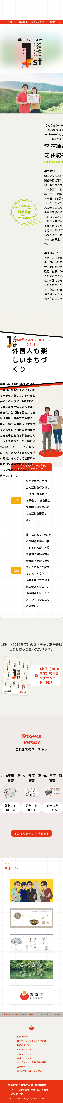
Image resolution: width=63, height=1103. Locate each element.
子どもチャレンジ (25, 1053)
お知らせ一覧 (23, 1045)
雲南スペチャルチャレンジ (27, 1014)
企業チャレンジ (24, 1066)
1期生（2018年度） (53, 1014)
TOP (10, 22)
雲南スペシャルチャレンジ (31, 22)
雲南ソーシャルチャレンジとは (31, 1041)
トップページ (23, 1036)
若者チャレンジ (24, 1057)
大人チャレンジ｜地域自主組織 (31, 1062)
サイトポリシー (24, 1049)
